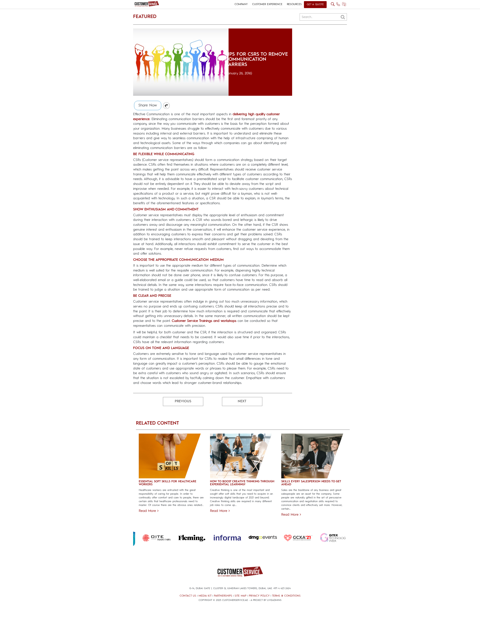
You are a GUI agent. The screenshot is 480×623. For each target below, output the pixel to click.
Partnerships (223, 596)
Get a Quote (315, 4)
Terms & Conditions (286, 596)
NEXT (242, 401)
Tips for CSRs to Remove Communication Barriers (256, 59)
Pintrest (166, 105)
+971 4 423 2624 (282, 588)
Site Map (240, 596)
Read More (148, 511)
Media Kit (205, 596)
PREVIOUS (183, 401)
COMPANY (241, 4)
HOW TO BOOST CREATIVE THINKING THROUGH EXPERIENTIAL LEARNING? (242, 483)
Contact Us (188, 596)
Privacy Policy (259, 596)
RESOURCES (294, 4)
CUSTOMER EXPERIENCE (267, 4)
